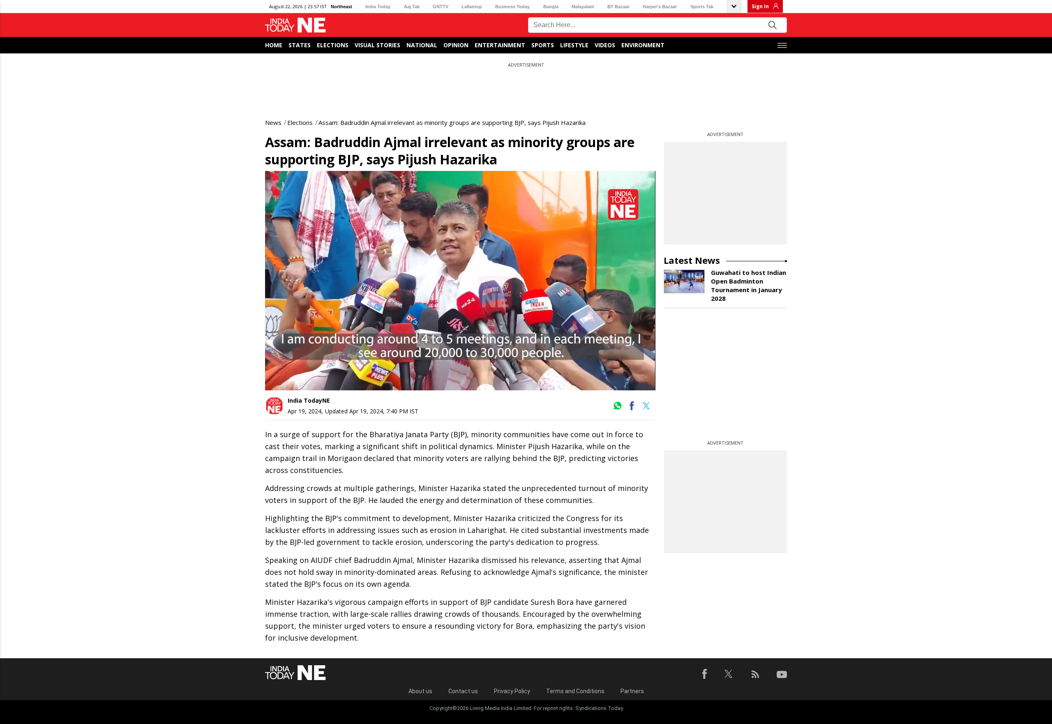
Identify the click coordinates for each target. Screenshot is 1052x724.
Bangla (550, 6)
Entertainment (500, 45)
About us (420, 691)
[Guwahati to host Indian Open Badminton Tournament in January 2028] (684, 281)
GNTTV (440, 6)
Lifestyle (574, 45)
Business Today (512, 6)
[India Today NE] (295, 25)
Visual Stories (377, 45)
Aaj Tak (412, 6)
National (421, 45)
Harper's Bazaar (660, 6)
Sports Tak (701, 6)
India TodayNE (309, 400)
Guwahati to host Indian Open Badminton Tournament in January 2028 (748, 285)
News (273, 122)
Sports (542, 45)
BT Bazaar (618, 6)
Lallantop (471, 6)
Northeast (341, 6)
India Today (377, 6)
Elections (332, 45)
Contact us (463, 691)
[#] (617, 408)
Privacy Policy (512, 691)
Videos (605, 45)
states (299, 45)
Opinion (455, 45)
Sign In (760, 6)
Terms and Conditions (575, 691)
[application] (460, 280)
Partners (632, 691)
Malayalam (583, 6)
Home (273, 45)
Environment (642, 45)
